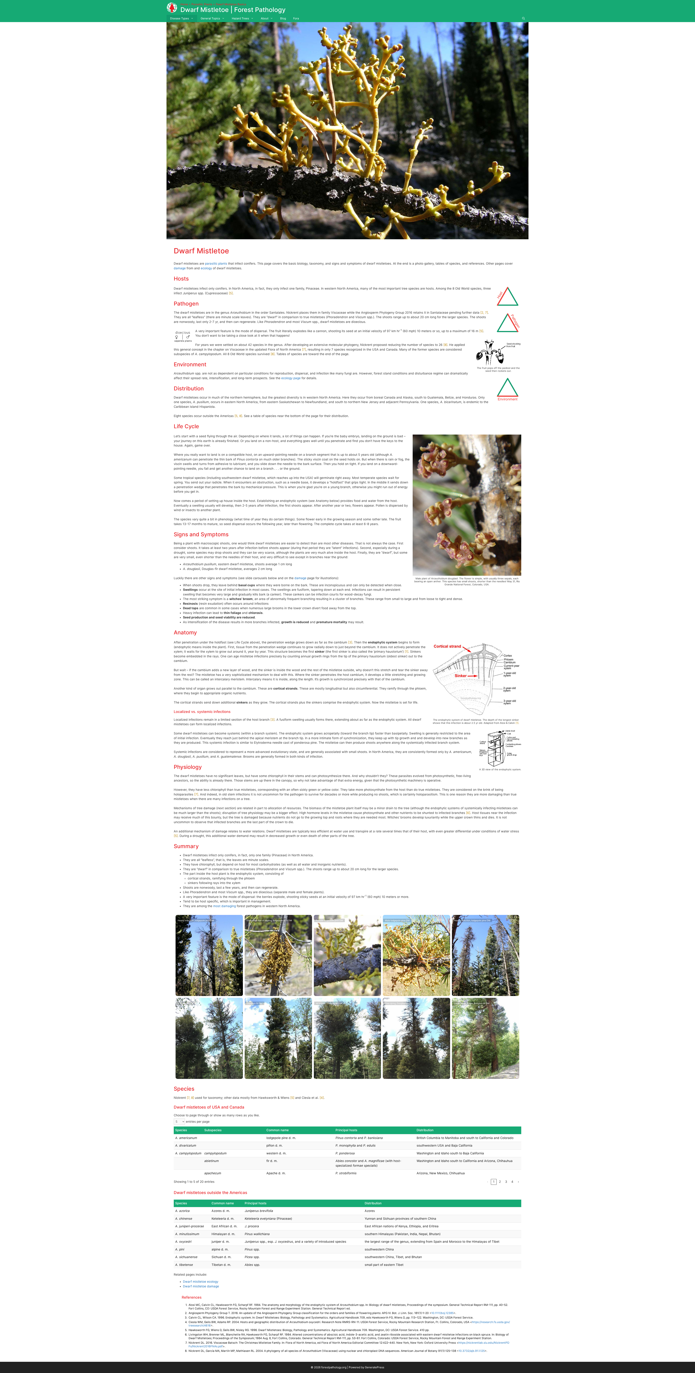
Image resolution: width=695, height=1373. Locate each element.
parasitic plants (216, 263)
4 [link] (512, 1182)
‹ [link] (487, 1182)
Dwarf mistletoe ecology (200, 1281)
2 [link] (500, 1182)
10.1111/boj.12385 (442, 1313)
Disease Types (179, 18)
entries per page (198, 1121)
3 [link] (506, 1182)
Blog (283, 18)
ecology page (291, 378)
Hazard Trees (240, 18)
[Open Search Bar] (523, 18)
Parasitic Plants (201, 4)
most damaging (224, 906)
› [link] (518, 1182)
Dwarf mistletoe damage (201, 1286)
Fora (296, 18)
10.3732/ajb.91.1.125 (472, 1351)
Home (184, 4)
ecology (206, 268)
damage (180, 268)
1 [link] (493, 1182)
